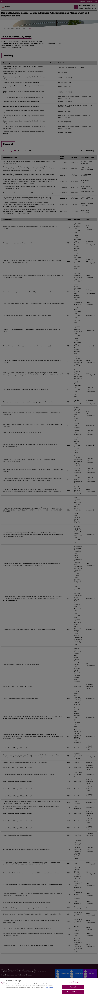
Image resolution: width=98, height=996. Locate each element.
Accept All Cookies (73, 992)
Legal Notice (49, 987)
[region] (49, 987)
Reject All (73, 987)
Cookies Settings (73, 982)
